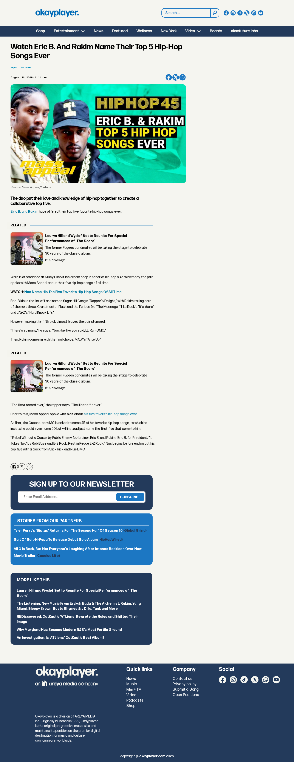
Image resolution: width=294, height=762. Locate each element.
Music (131, 684)
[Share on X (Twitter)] (175, 77)
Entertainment (66, 31)
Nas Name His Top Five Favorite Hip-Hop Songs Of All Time (73, 292)
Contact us (182, 678)
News (98, 31)
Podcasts (134, 700)
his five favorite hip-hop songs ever (110, 414)
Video (190, 31)
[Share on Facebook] (169, 77)
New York (169, 31)
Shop (40, 31)
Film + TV (133, 689)
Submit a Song (186, 689)
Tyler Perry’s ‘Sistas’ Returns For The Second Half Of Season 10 (80, 531)
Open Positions (186, 695)
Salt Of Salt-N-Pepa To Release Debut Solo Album (68, 540)
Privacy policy (185, 684)
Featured (120, 31)
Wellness (144, 31)
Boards (216, 31)
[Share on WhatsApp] (182, 77)
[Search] (214, 13)
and (24, 212)
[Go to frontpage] (57, 13)
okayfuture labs (244, 31)
